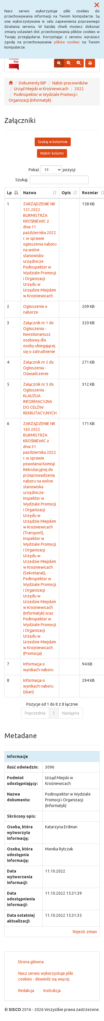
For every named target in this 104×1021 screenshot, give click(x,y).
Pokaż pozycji (52, 169)
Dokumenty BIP (32, 83)
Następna (70, 713)
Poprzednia (35, 713)
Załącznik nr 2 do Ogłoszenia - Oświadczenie (38, 368)
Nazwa (29, 192)
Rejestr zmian (85, 931)
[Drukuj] (90, 63)
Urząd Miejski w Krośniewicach (41, 88)
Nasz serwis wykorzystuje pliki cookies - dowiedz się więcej (45, 976)
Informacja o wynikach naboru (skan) (38, 686)
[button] (97, 5)
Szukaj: (21, 179)
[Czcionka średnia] (69, 63)
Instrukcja (52, 990)
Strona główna (31, 962)
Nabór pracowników (70, 83)
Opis (66, 192)
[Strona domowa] (11, 83)
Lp (9, 192)
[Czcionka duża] (78, 63)
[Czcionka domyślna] (59, 63)
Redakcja (26, 990)
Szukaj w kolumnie (53, 142)
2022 (79, 88)
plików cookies (67, 42)
